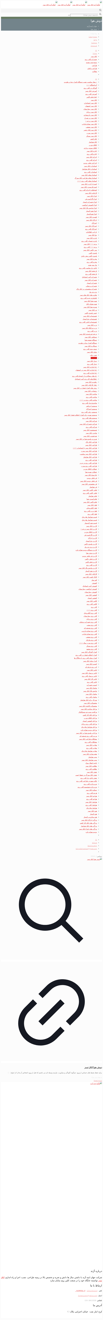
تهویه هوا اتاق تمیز (90, 301)
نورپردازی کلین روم (90, 784)
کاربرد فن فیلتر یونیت (89, 556)
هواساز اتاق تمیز (91, 802)
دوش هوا (94, 29)
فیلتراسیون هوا (92, 499)
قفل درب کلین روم (90, 511)
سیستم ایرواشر (91, 406)
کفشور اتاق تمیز (91, 595)
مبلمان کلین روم (91, 697)
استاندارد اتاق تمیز (90, 166)
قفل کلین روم (92, 514)
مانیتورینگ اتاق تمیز (90, 691)
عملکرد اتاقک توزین (90, 469)
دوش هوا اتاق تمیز (93, 1067)
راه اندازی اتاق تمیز (90, 367)
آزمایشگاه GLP (91, 85)
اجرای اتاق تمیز (91, 157)
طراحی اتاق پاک (91, 442)
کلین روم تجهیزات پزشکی (88, 622)
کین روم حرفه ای (91, 667)
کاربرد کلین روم (91, 565)
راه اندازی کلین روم (90, 373)
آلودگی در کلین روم (90, 88)
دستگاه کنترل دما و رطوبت (87, 343)
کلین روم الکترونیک (90, 613)
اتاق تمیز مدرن (92, 133)
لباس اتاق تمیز (92, 670)
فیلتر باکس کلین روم (90, 493)
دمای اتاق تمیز (92, 352)
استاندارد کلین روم (90, 172)
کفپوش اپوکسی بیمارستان (88, 589)
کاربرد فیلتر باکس (91, 559)
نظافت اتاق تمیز (91, 766)
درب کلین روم (92, 331)
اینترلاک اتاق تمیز (91, 226)
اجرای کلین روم (91, 160)
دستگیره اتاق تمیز (91, 346)
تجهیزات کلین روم (91, 59)
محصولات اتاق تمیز (90, 703)
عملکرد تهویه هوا (91, 472)
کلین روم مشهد (91, 649)
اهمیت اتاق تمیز (91, 217)
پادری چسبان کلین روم (89, 241)
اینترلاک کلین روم (91, 229)
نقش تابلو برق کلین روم (88, 778)
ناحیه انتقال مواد (91, 763)
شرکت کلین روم (91, 427)
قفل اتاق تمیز (92, 505)
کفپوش (94, 583)
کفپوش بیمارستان (91, 592)
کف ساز (94, 580)
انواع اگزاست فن (91, 199)
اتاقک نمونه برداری (90, 148)
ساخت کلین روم (91, 397)
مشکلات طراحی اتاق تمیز (88, 739)
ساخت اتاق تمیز (91, 394)
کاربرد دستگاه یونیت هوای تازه (86, 550)
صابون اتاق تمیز (91, 433)
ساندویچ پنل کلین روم (89, 403)
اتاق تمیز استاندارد (90, 103)
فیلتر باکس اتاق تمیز (90, 490)
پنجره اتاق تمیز (92, 259)
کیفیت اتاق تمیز (91, 664)
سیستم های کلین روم (89, 418)
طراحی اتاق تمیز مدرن (89, 451)
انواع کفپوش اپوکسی (89, 205)
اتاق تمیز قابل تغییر (90, 130)
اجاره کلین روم (92, 154)
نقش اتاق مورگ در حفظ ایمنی (86, 775)
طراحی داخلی (92, 68)
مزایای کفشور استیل (90, 721)
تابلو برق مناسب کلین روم (88, 268)
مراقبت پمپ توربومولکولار (88, 712)
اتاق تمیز (94, 56)
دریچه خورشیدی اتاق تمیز (88, 334)
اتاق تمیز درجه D (91, 121)
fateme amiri (92, 846)
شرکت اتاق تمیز (91, 421)
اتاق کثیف (93, 139)
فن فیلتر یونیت (92, 478)
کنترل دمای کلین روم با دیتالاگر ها (85, 658)
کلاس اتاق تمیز (92, 601)
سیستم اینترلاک (91, 409)
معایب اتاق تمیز (91, 745)
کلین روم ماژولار (91, 640)
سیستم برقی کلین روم (89, 412)
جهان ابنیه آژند (92, 26)
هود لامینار (93, 814)
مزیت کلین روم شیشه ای (88, 736)
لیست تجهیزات (92, 685)
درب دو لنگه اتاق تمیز (89, 328)
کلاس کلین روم (92, 604)
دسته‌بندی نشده (91, 62)
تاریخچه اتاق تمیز (91, 271)
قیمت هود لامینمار (91, 523)
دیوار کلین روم (92, 364)
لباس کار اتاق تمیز (90, 679)
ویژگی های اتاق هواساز (89, 826)
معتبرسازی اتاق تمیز (90, 754)
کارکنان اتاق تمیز (91, 574)
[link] (69, 15)
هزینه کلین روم (92, 793)
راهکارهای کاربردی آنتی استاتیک (86, 379)
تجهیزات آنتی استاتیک (89, 277)
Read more (98, 1081)
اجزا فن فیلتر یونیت (90, 163)
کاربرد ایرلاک (92, 538)
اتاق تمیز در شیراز (90, 118)
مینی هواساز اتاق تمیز (89, 760)
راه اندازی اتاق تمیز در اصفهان (86, 370)
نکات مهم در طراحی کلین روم (86, 781)
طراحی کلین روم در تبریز (88, 463)
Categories (93, 37)
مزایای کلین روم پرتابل (89, 724)
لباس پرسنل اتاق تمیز (89, 673)
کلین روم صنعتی (91, 637)
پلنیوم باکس (93, 253)
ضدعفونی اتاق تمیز (90, 436)
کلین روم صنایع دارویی (89, 631)
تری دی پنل (93, 292)
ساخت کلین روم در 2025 (88, 400)
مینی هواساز (92, 757)
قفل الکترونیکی (91, 508)
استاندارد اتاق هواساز (89, 169)
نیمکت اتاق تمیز (91, 790)
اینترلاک (94, 223)
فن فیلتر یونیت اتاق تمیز (88, 481)
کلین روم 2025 (92, 610)
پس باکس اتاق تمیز (90, 250)
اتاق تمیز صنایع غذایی (89, 124)
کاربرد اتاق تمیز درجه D (89, 529)
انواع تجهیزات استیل (90, 202)
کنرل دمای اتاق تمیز (90, 661)
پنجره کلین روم (92, 262)
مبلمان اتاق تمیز (91, 694)
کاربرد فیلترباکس (91, 562)
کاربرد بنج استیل (91, 541)
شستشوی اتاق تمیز (90, 430)
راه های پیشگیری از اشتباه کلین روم (84, 376)
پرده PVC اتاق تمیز (90, 244)
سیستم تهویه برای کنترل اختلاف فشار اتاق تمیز (80, 415)
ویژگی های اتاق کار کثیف (88, 823)
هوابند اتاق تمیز (91, 796)
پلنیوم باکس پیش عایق (89, 256)
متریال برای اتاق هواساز (88, 700)
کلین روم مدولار (91, 646)
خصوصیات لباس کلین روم (88, 322)
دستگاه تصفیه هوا (91, 340)
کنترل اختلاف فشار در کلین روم (86, 655)
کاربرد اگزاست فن (90, 535)
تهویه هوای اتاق (91, 304)
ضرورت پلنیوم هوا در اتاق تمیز (86, 439)
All (96, 50)
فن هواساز (93, 487)
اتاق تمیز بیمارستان (90, 109)
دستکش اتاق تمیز (91, 337)
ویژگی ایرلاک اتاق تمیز (89, 820)
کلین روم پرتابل (91, 619)
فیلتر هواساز (92, 496)
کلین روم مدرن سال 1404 (88, 643)
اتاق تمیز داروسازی (90, 115)
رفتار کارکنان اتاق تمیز (89, 385)
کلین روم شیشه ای (90, 628)
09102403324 (92, 1291)
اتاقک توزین (93, 145)
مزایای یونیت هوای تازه (89, 730)
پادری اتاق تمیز (92, 238)
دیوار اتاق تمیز (92, 361)
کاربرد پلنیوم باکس (90, 544)
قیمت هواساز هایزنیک (89, 517)
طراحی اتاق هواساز (90, 457)
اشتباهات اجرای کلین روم (88, 190)
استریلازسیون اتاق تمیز (89, 187)
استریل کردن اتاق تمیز (89, 184)
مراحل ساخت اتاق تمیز (89, 709)
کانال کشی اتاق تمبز (90, 577)
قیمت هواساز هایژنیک (89, 520)
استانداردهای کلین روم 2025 (87, 181)
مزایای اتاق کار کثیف (90, 715)
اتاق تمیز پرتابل (91, 112)
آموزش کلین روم (91, 94)
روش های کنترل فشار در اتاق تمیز (85, 388)
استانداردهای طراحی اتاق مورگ (86, 178)
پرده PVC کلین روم (90, 247)
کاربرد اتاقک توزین (90, 532)
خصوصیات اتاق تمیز (90, 316)
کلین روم (94, 607)
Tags (95, 40)
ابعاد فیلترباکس (91, 97)
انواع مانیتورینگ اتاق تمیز (88, 208)
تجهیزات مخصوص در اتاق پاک (86, 289)
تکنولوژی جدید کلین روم (89, 298)
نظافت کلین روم (91, 769)
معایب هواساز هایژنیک (89, 751)
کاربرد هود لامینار (91, 571)
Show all (94, 46)
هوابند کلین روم (91, 799)
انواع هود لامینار (91, 211)
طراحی (94, 65)
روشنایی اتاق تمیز (91, 391)
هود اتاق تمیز (92, 811)
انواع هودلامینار (92, 214)
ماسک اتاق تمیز (91, 688)
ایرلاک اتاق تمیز (91, 220)
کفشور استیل (92, 598)
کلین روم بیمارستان (90, 616)
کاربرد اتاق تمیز (91, 526)
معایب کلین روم (91, 748)
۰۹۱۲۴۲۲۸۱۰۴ (80, 1291)
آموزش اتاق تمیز (91, 91)
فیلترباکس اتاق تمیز (90, 502)
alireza (94, 843)
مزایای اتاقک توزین (90, 718)
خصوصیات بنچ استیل (90, 319)
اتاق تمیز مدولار (91, 136)
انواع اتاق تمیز (92, 196)
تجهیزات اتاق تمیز (91, 280)
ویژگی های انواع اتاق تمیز (88, 829)
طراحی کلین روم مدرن (89, 466)
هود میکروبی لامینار (90, 817)
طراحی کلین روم (91, 460)
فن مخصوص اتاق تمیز (89, 484)
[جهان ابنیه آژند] (72, 5)
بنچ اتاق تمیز (92, 235)
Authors (94, 43)
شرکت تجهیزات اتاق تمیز (88, 424)
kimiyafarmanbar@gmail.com (86, 849)
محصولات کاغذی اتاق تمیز (88, 706)
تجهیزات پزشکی (91, 286)
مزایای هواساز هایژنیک (89, 727)
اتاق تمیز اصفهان (91, 106)
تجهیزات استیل (92, 283)
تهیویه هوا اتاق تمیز (90, 307)
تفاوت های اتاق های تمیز (88, 295)
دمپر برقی (93, 355)
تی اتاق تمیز (92, 310)
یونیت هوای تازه (91, 832)
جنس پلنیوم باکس (91, 313)
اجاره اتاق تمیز (92, 151)
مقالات (94, 71)
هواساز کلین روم (91, 805)
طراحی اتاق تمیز (91, 445)
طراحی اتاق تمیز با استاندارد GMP (85, 448)
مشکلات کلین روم (91, 742)
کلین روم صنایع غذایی (89, 634)
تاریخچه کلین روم (91, 274)
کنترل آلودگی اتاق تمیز (89, 652)
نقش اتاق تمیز (92, 772)
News (95, 53)
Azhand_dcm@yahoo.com (87, 1295)
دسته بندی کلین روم (90, 349)
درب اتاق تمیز (92, 325)
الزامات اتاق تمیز (91, 193)
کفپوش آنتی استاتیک (90, 586)
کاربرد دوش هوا (91, 553)
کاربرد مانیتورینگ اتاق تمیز (88, 568)
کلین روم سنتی (92, 625)
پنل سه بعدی (92, 265)
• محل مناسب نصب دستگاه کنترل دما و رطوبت (80, 82)
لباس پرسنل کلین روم (89, 676)
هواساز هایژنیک (91, 808)
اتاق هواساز (93, 142)
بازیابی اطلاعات (91, 232)
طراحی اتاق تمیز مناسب (88, 454)
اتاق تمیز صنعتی (91, 127)
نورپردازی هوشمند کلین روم (87, 787)
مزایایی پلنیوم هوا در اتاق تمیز (86, 733)
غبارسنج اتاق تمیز (91, 475)
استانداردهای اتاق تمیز (89, 175)
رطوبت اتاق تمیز (91, 382)
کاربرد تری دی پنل (90, 547)
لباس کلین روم (92, 682)
